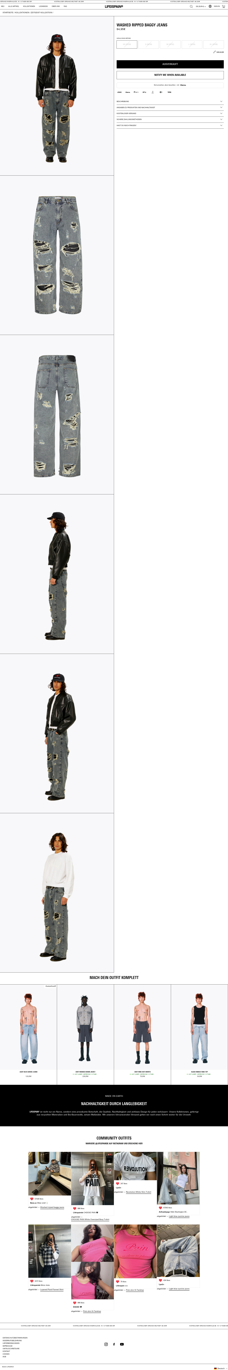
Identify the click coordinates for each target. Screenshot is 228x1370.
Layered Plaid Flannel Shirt (51, 1290)
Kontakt (6, 1351)
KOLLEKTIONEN (29, 6)
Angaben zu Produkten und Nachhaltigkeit (136, 107)
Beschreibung (123, 101)
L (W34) (192, 44)
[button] (221, 1368)
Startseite (8, 13)
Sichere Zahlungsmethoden (129, 119)
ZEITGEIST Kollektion (41, 13)
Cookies (6, 1354)
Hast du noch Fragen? (126, 125)
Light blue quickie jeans (179, 1216)
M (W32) (170, 44)
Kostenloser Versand (126, 113)
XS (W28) (127, 44)
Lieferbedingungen (11, 1343)
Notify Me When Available (170, 75)
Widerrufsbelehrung (12, 1341)
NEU (2, 6)
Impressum (7, 1346)
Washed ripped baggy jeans (52, 1207)
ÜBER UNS (56, 6)
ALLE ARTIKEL (13, 6)
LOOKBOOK (43, 6)
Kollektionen (22, 13)
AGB (4, 1357)
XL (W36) (214, 44)
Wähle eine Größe (124, 38)
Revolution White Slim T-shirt (138, 1192)
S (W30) (148, 44)
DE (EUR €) (200, 6)
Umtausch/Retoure (11, 1349)
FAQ (65, 6)
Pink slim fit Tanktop (92, 1311)
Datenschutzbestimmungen (15, 1338)
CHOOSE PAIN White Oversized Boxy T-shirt (90, 1220)
